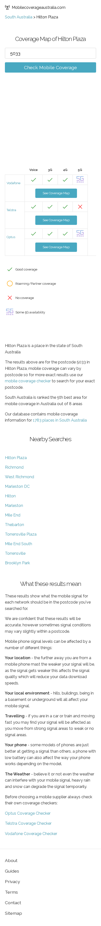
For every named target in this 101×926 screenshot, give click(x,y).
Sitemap (13, 913)
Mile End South (18, 543)
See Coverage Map (56, 193)
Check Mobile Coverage (50, 67)
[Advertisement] (50, 127)
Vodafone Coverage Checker (31, 833)
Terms (11, 892)
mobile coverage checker (28, 381)
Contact (13, 902)
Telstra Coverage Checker (28, 823)
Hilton (10, 496)
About (11, 860)
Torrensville (15, 553)
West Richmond (19, 477)
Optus (11, 237)
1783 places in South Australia (60, 420)
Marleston (14, 505)
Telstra (11, 210)
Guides (12, 871)
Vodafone (13, 183)
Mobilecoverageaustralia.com (38, 7)
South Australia (18, 17)
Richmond (14, 467)
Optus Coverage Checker (27, 813)
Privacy (12, 881)
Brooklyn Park (17, 563)
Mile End (12, 515)
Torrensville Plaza (21, 534)
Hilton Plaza (16, 457)
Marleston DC (17, 486)
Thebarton (14, 524)
